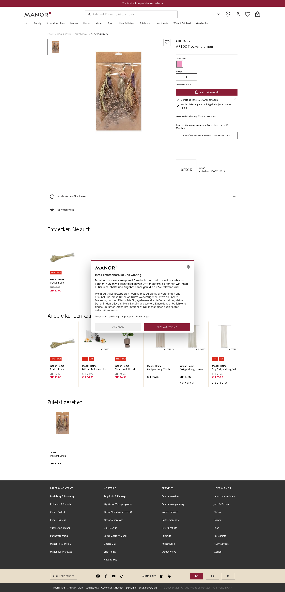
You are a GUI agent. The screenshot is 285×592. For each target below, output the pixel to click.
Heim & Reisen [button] (64, 34)
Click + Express (58, 520)
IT (228, 576)
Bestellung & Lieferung (62, 496)
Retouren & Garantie (61, 504)
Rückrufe (166, 536)
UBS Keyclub (110, 528)
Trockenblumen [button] (99, 34)
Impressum (59, 587)
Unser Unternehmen (224, 496)
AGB (80, 587)
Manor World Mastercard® (118, 512)
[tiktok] (121, 576)
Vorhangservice (170, 512)
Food (216, 528)
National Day (110, 559)
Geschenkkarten (170, 496)
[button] (27, 23)
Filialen (217, 512)
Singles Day (110, 543)
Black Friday (110, 551)
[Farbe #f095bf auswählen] (179, 64)
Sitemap (71, 587)
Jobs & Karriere (222, 504)
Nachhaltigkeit (221, 543)
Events (217, 520)
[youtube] (114, 576)
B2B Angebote (169, 528)
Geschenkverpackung (173, 504)
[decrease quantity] (179, 77)
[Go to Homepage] (38, 14)
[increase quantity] (193, 77)
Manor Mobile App (113, 520)
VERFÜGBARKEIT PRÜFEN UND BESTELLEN (206, 135)
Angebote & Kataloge (115, 496)
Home (50, 34)
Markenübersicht (148, 587)
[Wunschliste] (167, 42)
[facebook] (106, 576)
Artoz (202, 168)
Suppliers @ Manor (60, 528)
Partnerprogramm (59, 536)
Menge (179, 71)
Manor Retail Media (60, 543)
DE (213, 14)
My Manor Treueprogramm (118, 504)
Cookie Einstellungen (112, 587)
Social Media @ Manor (115, 536)
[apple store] (161, 576)
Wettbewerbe (169, 551)
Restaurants (220, 536)
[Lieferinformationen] (236, 99)
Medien (218, 551)
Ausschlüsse (168, 543)
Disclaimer (131, 587)
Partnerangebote (171, 520)
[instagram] (98, 576)
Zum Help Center (63, 576)
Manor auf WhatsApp (61, 551)
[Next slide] (225, 355)
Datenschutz (92, 587)
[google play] (169, 576)
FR (212, 576)
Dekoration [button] (81, 34)
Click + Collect (57, 512)
